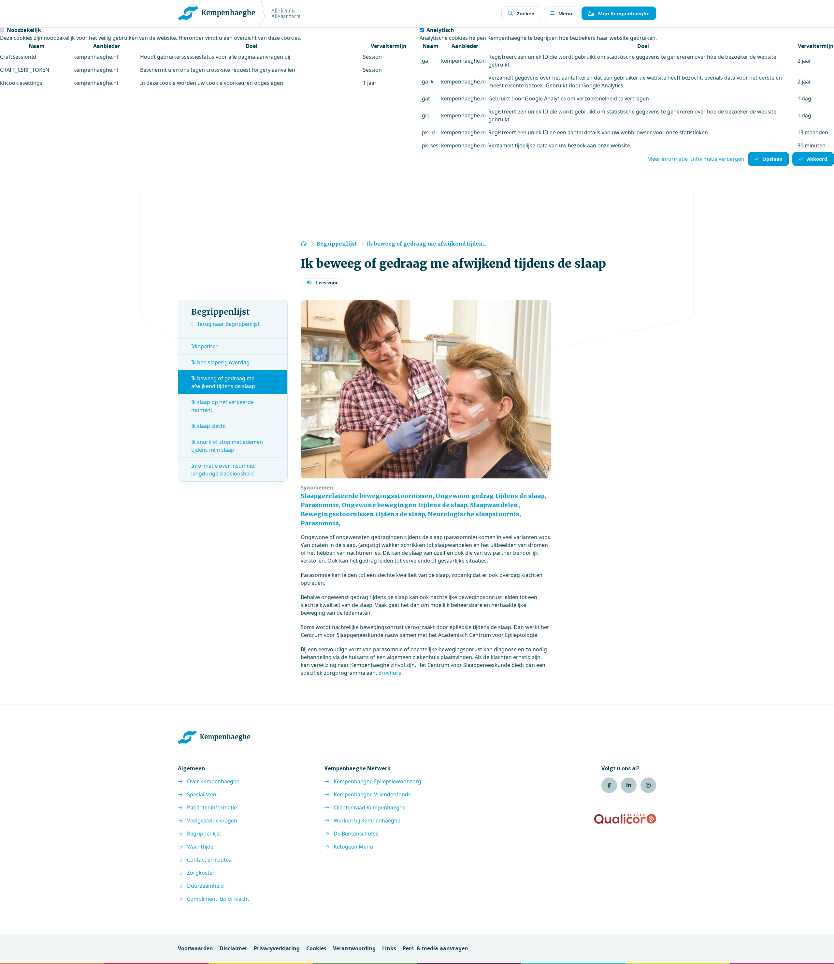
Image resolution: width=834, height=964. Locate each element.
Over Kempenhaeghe (213, 781)
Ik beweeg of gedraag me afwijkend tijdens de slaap (223, 382)
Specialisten (201, 794)
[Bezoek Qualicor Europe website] (625, 819)
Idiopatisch (205, 346)
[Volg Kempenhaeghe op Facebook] (609, 785)
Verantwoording (354, 948)
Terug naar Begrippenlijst (228, 323)
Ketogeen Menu (353, 846)
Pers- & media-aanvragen (435, 948)
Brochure (389, 672)
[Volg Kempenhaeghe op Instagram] (648, 785)
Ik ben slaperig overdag (220, 362)
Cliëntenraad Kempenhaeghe (370, 807)
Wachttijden (202, 846)
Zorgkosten (201, 872)
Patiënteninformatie (212, 807)
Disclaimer (233, 948)
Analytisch (440, 30)
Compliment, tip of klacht (218, 898)
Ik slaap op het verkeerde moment (222, 406)
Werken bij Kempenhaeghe (367, 820)
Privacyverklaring (277, 948)
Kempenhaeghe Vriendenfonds (372, 794)
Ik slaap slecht (208, 425)
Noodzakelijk (24, 30)
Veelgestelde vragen (212, 820)
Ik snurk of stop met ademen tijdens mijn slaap (227, 445)
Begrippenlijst (204, 833)
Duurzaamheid (205, 885)
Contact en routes (209, 859)
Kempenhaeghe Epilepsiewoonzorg (377, 781)
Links (389, 948)
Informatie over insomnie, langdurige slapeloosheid (223, 469)
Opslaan (772, 159)
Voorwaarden (195, 948)
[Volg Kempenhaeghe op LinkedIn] (629, 785)
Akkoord (817, 159)
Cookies (316, 948)
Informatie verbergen (717, 158)
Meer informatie (667, 158)
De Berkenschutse (356, 833)
